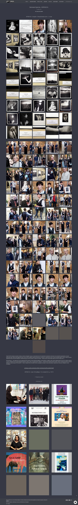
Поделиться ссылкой (39, 376)
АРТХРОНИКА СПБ (69, 1)
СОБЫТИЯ (45, 1)
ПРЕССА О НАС (39, 1)
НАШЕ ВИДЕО (55, 1)
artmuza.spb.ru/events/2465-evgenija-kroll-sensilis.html (39, 368)
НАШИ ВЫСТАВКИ (33, 1)
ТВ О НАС (50, 1)
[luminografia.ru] (10, 1)
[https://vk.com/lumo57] (66, 500)
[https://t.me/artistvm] (67, 500)
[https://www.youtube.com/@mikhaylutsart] (69, 500)
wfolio (9, 503)
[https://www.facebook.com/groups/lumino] (71, 500)
